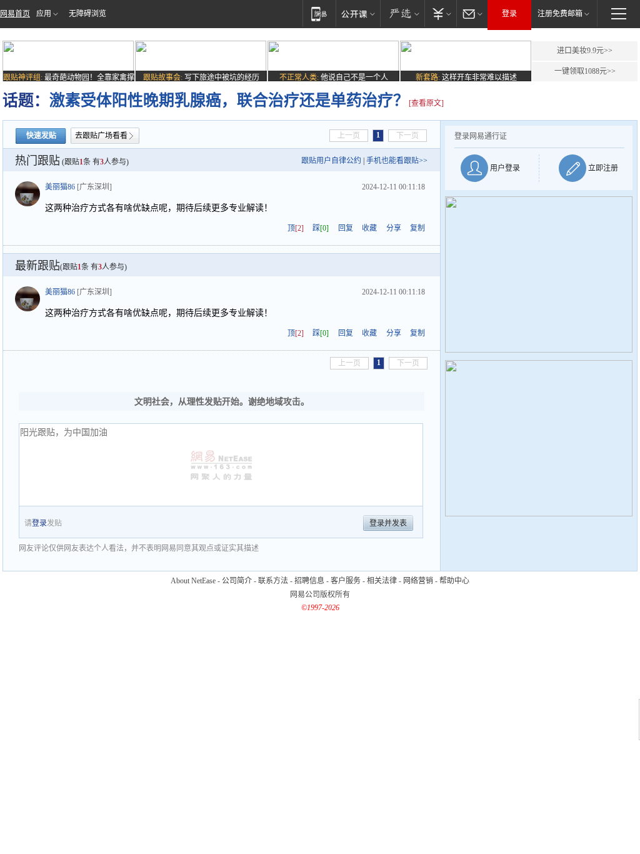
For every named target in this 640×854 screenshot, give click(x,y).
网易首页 (15, 13)
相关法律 (382, 580)
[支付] (440, 13)
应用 (43, 13)
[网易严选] (402, 13)
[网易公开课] (358, 13)
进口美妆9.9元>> (584, 50)
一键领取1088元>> (585, 71)
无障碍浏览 (87, 13)
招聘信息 (309, 580)
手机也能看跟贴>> (397, 160)
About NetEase (193, 580)
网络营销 (418, 580)
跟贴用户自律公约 (331, 160)
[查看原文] (426, 103)
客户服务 (346, 580)
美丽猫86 (60, 187)
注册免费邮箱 (560, 13)
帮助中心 (454, 580)
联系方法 (273, 580)
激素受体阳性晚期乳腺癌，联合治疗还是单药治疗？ (229, 100)
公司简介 (237, 580)
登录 (509, 13)
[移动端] (319, 13)
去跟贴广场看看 (101, 135)
